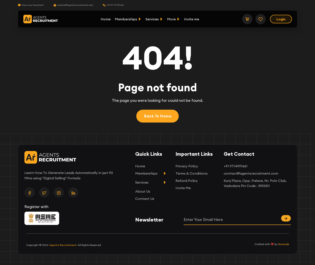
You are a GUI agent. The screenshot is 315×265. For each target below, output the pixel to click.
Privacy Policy (187, 166)
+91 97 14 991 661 (115, 5)
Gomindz (283, 244)
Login (280, 19)
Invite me (191, 19)
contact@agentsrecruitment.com (75, 5)
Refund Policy (187, 180)
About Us (142, 191)
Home (106, 19)
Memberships (126, 19)
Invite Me (183, 188)
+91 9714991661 (236, 166)
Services (152, 19)
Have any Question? (33, 5)
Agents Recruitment (63, 245)
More (171, 19)
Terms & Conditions (192, 173)
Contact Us (144, 198)
